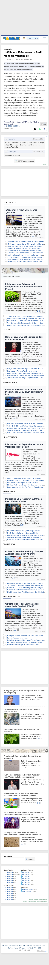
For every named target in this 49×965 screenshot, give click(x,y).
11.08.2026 (9, 897)
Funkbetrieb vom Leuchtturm (17, 638)
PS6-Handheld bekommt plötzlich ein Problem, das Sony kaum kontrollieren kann (24, 392)
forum (45, 164)
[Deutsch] (24, 38)
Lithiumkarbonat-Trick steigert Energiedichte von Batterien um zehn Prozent (23, 286)
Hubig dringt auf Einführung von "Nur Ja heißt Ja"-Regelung (24, 691)
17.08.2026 (9, 882)
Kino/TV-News (10, 437)
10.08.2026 (9, 899)
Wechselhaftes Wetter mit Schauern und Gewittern (26, 246)
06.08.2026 (26, 878)
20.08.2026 (9, 876)
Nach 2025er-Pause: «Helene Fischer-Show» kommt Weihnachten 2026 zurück (23, 813)
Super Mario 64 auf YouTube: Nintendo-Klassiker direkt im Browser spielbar (21, 794)
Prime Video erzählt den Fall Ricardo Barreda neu (25, 487)
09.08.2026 (26, 872)
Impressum (37, 946)
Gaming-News (10, 382)
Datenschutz (13, 946)
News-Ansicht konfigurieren (38, 900)
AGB (20, 946)
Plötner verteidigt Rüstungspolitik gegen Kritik (24, 248)
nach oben (41, 951)
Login (29, 38)
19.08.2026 (9, 878)
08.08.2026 (26, 874)
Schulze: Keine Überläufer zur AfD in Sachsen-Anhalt (27, 253)
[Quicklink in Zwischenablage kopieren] (42, 124)
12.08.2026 (9, 895)
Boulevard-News (11, 277)
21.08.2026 (9, 874)
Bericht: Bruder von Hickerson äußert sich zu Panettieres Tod (23, 338)
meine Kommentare (29, 901)
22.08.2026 (9, 872)
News (16, 948)
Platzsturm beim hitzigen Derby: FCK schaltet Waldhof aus (27, 535)
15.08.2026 (9, 889)
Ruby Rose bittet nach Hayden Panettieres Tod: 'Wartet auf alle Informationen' (23, 775)
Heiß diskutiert (27, 891)
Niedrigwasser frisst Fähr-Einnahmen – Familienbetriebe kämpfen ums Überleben (22, 833)
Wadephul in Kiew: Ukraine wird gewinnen (21, 211)
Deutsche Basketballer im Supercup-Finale (22, 533)
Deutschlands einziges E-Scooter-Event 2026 (23, 644)
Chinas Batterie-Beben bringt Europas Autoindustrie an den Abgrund (24, 552)
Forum (10, 948)
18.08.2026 (9, 880)
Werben (22, 948)
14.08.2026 (9, 891)
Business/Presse (11, 596)
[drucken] (45, 124)
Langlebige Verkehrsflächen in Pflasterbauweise (24, 642)
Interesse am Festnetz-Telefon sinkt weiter (22, 371)
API (35, 948)
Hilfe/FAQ (29, 948)
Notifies (44, 901)
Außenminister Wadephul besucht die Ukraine (24, 250)
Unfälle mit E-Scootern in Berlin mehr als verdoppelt (23, 54)
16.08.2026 (9, 887)
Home (44, 946)
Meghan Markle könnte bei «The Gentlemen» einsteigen (27, 485)
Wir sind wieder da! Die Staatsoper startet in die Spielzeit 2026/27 (22, 605)
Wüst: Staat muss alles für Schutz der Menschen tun (26, 242)
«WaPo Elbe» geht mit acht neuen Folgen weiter (24, 478)
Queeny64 (12, 151)
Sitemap (5, 946)
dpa (31, 59)
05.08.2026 (26, 880)
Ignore (39, 901)
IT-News (7, 330)
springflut (12, 139)
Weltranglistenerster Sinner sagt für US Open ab (24, 537)
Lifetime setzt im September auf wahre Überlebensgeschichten (24, 445)
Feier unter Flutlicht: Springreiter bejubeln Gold (24, 531)
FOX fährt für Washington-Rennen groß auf (22, 482)
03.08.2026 (26, 884)
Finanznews (9, 544)
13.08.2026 (9, 893)
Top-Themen (10, 203)
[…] (33, 236)
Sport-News (9, 492)
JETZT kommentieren (26, 161)
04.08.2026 (26, 882)
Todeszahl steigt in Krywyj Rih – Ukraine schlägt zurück (27, 244)
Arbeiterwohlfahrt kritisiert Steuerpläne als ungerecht (22, 757)
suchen (31, 859)
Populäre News (27, 889)
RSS (39, 948)
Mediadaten (27, 946)
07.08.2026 (26, 876)
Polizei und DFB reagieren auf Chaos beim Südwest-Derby (23, 500)
